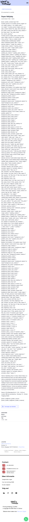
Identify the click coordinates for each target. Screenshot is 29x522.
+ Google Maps (21, 447)
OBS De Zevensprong (6, 443)
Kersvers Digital (21, 511)
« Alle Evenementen (6, 9)
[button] (26, 519)
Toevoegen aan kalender (10, 406)
